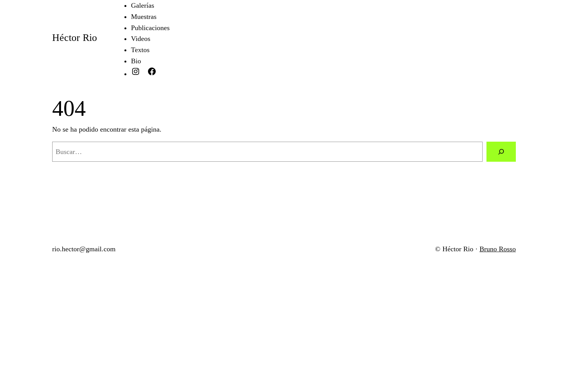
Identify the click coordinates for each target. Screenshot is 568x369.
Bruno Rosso (498, 249)
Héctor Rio (74, 37)
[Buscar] (501, 152)
